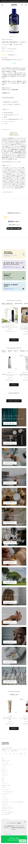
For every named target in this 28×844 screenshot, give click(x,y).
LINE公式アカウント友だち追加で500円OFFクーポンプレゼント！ (14, 1)
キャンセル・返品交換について (8, 812)
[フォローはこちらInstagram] (10, 753)
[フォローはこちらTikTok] (25, 753)
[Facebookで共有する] (7, 51)
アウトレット (5, 783)
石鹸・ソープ (5, 771)
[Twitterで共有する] (9, 51)
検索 (3, 758)
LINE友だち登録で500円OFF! (14, 840)
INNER (22, 351)
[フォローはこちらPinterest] (17, 753)
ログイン (4, 787)
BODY (10, 351)
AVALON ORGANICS (7, 39)
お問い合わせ (5, 804)
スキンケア (4, 773)
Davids (9, 372)
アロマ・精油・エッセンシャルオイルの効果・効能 (12, 802)
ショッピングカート (6, 789)
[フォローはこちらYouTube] (21, 753)
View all (14, 339)
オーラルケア (5, 775)
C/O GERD (9, 716)
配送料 (8, 59)
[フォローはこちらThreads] (13, 753)
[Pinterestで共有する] (11, 51)
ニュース (4, 795)
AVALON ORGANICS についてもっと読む (11, 162)
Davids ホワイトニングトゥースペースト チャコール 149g (9, 375)
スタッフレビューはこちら (8, 97)
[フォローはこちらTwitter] (6, 753)
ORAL (4, 351)
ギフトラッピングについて (7, 791)
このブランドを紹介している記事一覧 (11, 104)
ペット (3, 777)
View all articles (14, 400)
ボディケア (4, 768)
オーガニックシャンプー (9, 121)
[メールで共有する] (13, 51)
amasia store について (6, 793)
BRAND (5, 117)
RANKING (18, 303)
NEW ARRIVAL (7, 303)
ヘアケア (6, 123)
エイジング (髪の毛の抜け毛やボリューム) (13, 119)
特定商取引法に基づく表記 (7, 808)
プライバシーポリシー (6, 806)
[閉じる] (25, 837)
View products (10, 423)
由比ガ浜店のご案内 (6, 814)
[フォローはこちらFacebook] (2, 753)
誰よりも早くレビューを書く (14, 228)
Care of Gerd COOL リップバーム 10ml (10, 719)
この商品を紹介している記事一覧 (10, 102)
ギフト (3, 781)
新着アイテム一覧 (5, 760)
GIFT (16, 351)
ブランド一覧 (5, 762)
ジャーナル (4, 797)
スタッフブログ (5, 799)
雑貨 (3, 779)
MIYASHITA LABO (10, 325)
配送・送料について (6, 810)
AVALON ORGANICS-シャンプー (11, 115)
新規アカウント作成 (6, 785)
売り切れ (14, 63)
